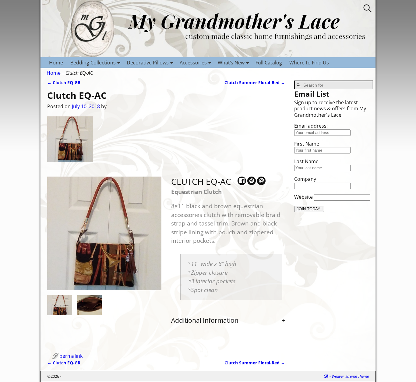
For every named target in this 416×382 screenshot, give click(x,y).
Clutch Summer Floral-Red (254, 82)
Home (56, 62)
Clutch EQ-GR (63, 82)
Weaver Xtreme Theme (350, 376)
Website (303, 197)
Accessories (193, 62)
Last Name (306, 161)
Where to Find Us (309, 62)
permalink (71, 356)
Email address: (311, 125)
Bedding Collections (93, 62)
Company (305, 179)
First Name (306, 143)
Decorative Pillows (148, 62)
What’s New (231, 62)
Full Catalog (269, 62)
